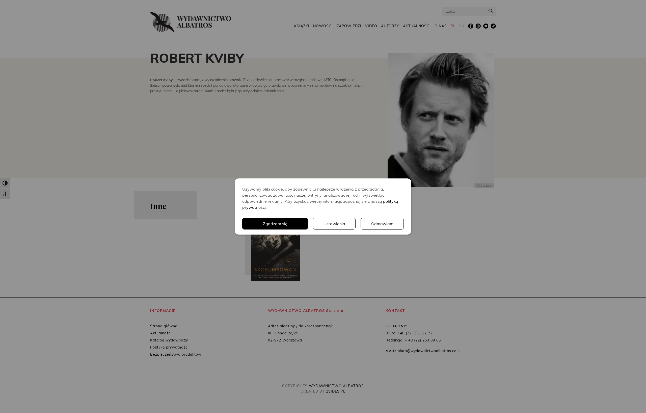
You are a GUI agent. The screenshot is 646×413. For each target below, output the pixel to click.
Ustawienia (334, 223)
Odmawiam (382, 223)
